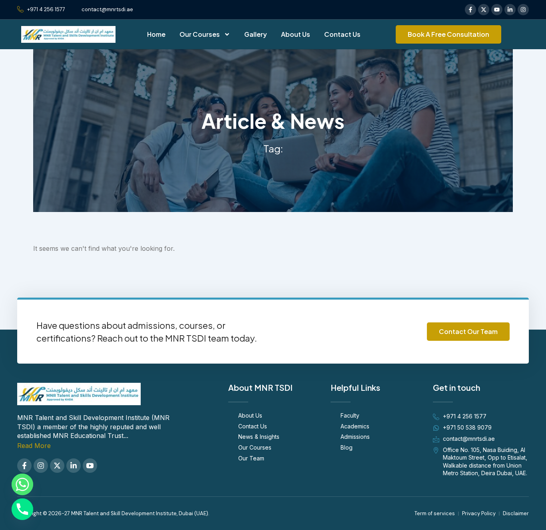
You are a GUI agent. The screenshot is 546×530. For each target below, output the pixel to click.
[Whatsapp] (22, 484)
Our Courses (199, 34)
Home (156, 34)
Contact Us (342, 34)
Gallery (255, 34)
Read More (34, 446)
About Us (295, 34)
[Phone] (22, 509)
